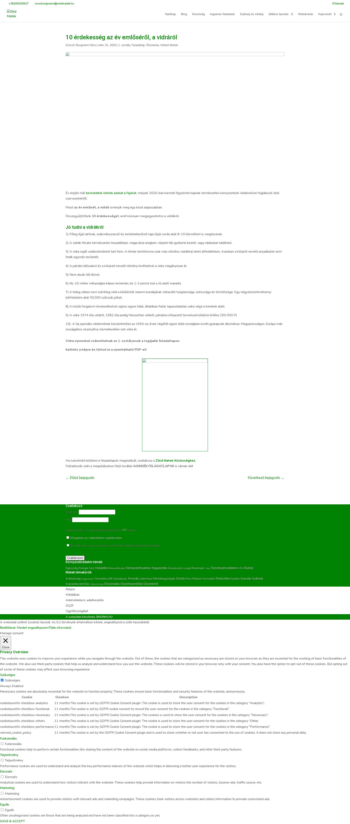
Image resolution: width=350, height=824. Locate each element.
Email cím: (72, 512)
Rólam (70, 589)
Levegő (187, 568)
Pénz (189, 578)
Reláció (197, 579)
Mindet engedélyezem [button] (33, 627)
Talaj (207, 568)
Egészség (72, 568)
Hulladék (101, 568)
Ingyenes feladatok (222, 14)
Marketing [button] (7, 788)
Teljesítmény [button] (9, 755)
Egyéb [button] (4, 804)
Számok (257, 578)
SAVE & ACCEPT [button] (12, 821)
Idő (110, 579)
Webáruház (305, 14)
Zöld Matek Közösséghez (175, 460)
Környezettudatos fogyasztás (146, 568)
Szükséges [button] (7, 675)
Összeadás (112, 584)
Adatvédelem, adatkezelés (85, 600)
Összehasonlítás (132, 584)
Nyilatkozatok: (74, 530)
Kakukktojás (120, 579)
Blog (184, 14)
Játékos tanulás (279, 14)
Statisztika (223, 578)
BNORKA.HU (104, 617)
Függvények (87, 578)
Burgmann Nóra (86, 45)
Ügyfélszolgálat (77, 611)
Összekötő (150, 584)
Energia (83, 568)
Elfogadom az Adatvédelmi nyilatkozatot (96, 538)
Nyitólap (170, 14)
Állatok (248, 568)
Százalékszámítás (77, 584)
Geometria (101, 579)
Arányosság (73, 579)
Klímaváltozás (116, 568)
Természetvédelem (224, 568)
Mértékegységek (164, 578)
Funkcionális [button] (8, 738)
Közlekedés (175, 568)
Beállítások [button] (8, 627)
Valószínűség (96, 584)
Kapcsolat (324, 14)
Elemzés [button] (6, 771)
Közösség (198, 14)
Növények (198, 568)
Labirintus (146, 579)
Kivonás (133, 578)
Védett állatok (169, 45)
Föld (91, 568)
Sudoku (235, 579)
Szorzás (245, 578)
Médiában (73, 594)
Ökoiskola (152, 45)
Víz (241, 568)
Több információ (60, 627)
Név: (68, 520)
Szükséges (12, 680)
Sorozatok (208, 579)
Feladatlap (138, 45)
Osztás (180, 578)
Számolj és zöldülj (251, 14)
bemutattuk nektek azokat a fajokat (111, 193)
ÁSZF (70, 605)
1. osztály (124, 45)
